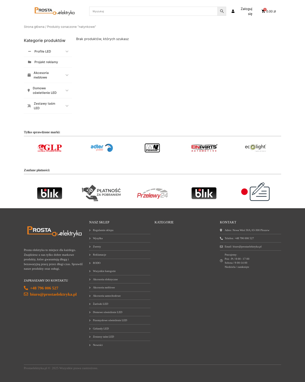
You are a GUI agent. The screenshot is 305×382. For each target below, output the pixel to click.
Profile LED (42, 51)
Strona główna (34, 27)
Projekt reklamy (46, 62)
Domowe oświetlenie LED (45, 90)
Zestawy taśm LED (44, 106)
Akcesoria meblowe (41, 75)
